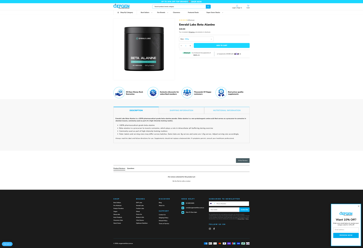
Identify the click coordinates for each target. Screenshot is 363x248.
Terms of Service (164, 223)
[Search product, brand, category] (208, 7)
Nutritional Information (227, 110)
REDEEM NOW (346, 235)
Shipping (191, 32)
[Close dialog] (358, 206)
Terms (247, 219)
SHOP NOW (196, 1)
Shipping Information (181, 110)
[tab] (119, 168)
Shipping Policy (163, 218)
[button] (125, 12)
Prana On (139, 214)
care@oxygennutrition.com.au (195, 208)
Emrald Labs (140, 205)
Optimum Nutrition (142, 223)
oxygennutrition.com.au (126, 243)
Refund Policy (163, 221)
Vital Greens (140, 220)
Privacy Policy (241, 219)
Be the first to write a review (181, 181)
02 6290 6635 (190, 203)
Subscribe (244, 209)
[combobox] (181, 7)
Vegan (115, 211)
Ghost (138, 211)
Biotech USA (140, 217)
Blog (160, 202)
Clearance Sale (118, 220)
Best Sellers (117, 202)
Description (136, 110)
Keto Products (117, 217)
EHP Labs (139, 202)
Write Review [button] (242, 160)
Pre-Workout (117, 205)
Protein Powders (118, 208)
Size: (182, 39)
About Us (161, 205)
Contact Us (162, 215)
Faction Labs (140, 208)
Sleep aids (116, 214)
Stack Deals (117, 223)
